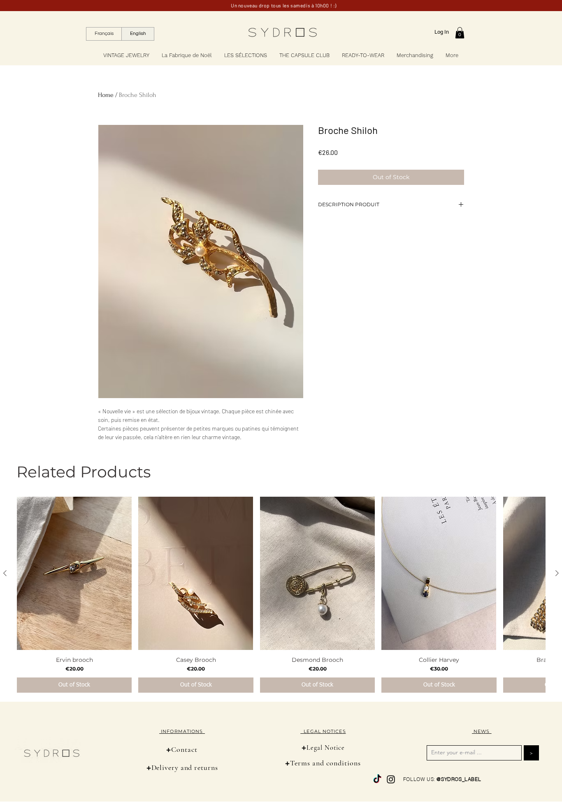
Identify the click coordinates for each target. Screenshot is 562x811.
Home (106, 95)
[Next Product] (557, 573)
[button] (459, 32)
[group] (281, 594)
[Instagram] (391, 779)
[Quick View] (74, 573)
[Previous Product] (5, 573)
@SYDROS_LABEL (459, 779)
